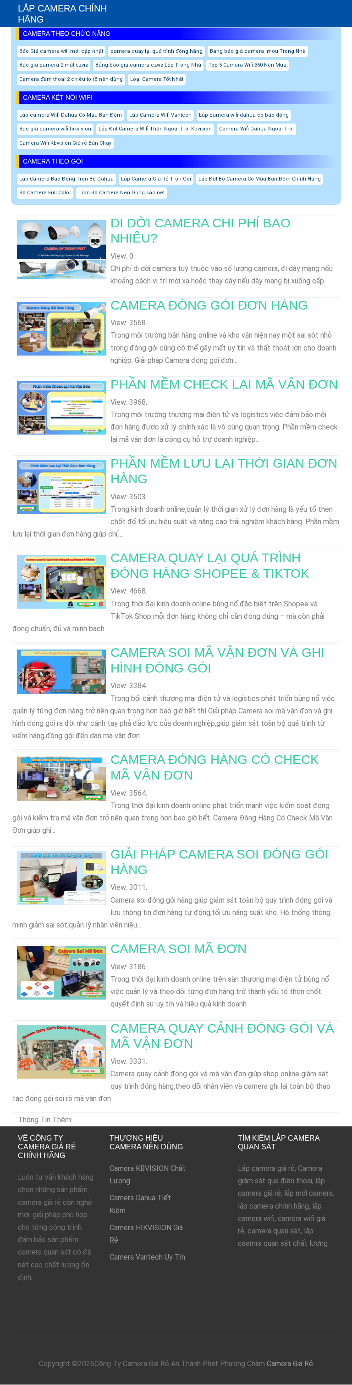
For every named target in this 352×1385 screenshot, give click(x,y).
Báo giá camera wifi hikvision (55, 129)
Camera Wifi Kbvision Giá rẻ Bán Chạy (65, 143)
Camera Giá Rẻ (290, 1363)
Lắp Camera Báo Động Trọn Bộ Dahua (66, 179)
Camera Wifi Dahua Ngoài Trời (256, 129)
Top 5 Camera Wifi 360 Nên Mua (247, 65)
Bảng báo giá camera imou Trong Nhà (258, 51)
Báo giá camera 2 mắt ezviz (53, 65)
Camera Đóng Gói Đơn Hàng (209, 305)
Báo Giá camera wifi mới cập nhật (61, 51)
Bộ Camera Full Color (45, 193)
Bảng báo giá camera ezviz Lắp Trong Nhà (148, 65)
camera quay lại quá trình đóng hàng (156, 51)
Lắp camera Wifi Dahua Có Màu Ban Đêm (70, 115)
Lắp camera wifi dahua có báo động (244, 115)
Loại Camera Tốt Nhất (156, 79)
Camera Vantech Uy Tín (147, 1257)
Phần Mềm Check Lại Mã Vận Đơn (224, 384)
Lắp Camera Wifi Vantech (160, 115)
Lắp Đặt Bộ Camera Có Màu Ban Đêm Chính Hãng (259, 179)
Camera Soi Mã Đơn (178, 949)
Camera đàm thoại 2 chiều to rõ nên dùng (71, 79)
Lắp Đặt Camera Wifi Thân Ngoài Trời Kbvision (155, 129)
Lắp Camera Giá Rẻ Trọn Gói (156, 179)
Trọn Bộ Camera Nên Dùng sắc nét (121, 193)
